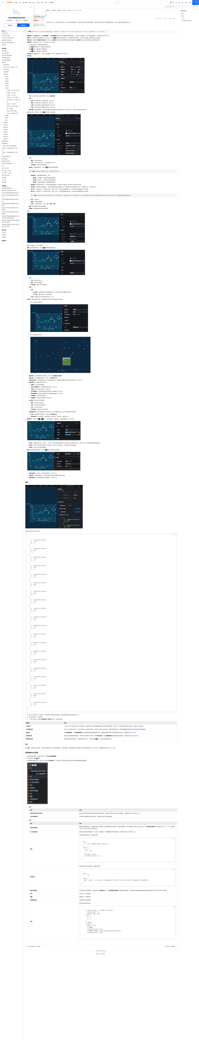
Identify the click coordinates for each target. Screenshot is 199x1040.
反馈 (104, 953)
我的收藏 (173, 18)
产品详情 (165, 18)
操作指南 (54, 10)
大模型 (16, 2)
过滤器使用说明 (134, 735)
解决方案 (25, 2)
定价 (33, 2)
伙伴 (42, 2)
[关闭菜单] (2, 2)
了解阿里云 (51, 2)
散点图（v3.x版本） (83, 31)
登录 (196, 2)
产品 (20, 2)
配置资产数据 (132, 732)
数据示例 (138, 813)
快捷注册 (10, 25)
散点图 (69, 10)
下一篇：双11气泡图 (169, 946)
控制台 (186, 2)
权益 (30, 2)
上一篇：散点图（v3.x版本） (34, 946)
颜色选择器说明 (54, 445)
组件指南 (59, 10)
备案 (182, 2)
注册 (190, 2)
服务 (46, 2)
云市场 (37, 2)
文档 (179, 2)
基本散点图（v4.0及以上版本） (98, 31)
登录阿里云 (23, 25)
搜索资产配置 (105, 35)
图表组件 (64, 10)
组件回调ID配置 (111, 748)
